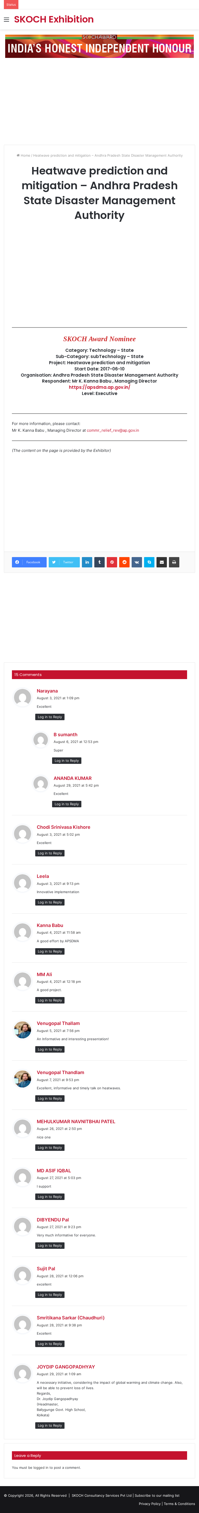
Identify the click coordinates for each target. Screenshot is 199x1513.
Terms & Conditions (179, 1504)
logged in (40, 1467)
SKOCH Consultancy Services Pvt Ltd (102, 1495)
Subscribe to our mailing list (157, 1495)
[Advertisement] (101, 99)
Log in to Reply (50, 717)
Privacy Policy (150, 1504)
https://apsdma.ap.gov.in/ (99, 387)
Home (25, 155)
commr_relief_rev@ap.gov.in (113, 430)
